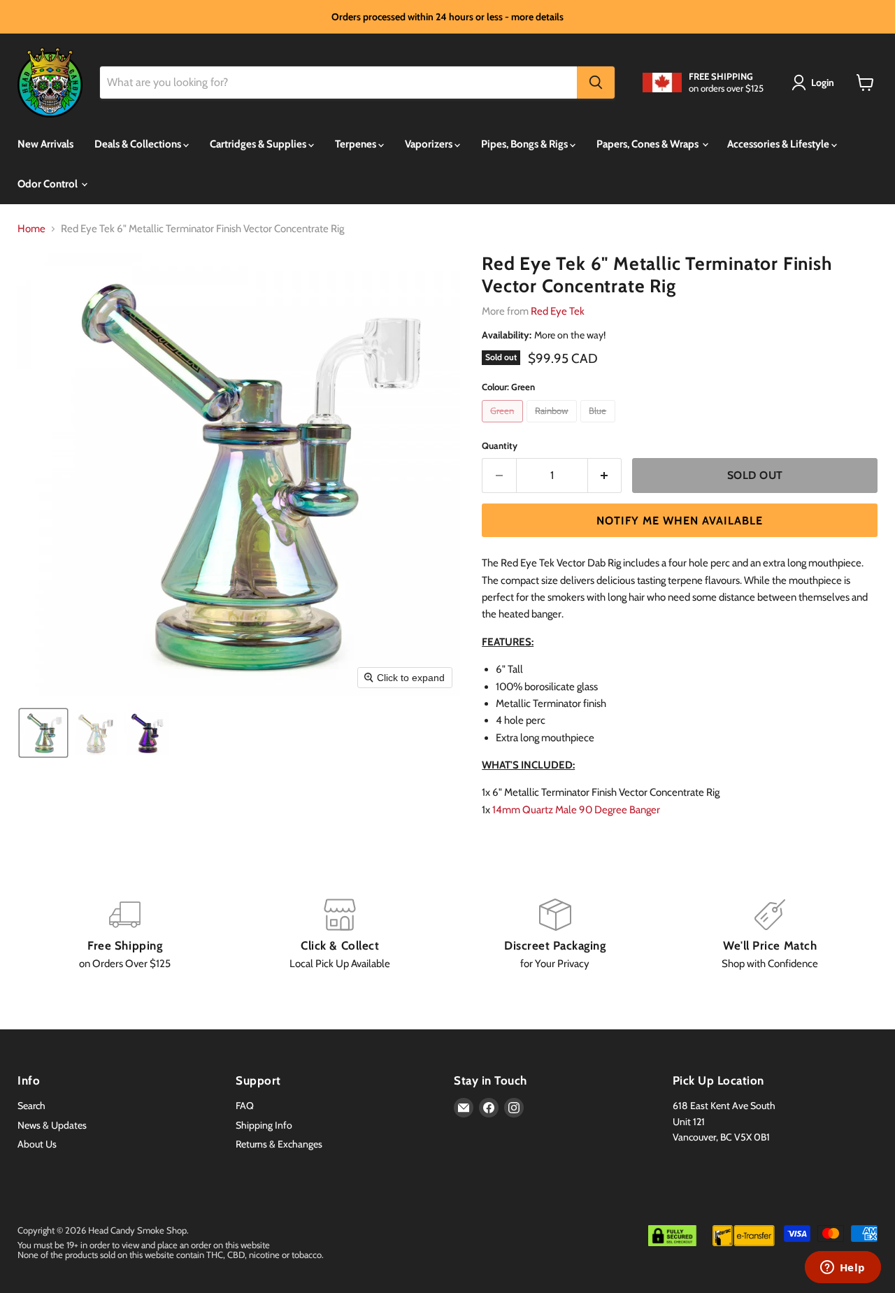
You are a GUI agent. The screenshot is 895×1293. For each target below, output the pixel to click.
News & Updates (52, 1125)
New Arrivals (45, 144)
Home (31, 229)
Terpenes (356, 144)
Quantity (499, 446)
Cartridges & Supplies (259, 144)
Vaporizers (429, 144)
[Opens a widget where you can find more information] (842, 1268)
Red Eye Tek (558, 311)
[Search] (596, 82)
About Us (37, 1144)
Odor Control (48, 184)
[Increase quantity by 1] (605, 475)
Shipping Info (264, 1125)
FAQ (245, 1105)
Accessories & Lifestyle (779, 144)
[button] (815, 82)
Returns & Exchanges (279, 1144)
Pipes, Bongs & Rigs (525, 144)
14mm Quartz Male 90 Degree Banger (576, 809)
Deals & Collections (138, 144)
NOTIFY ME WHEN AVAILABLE (679, 520)
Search (31, 1105)
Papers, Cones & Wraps (648, 144)
